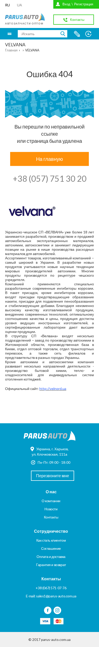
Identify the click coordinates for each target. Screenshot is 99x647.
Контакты (51, 517)
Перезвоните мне (52, 475)
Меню (9, 33)
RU (7, 5)
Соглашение (51, 548)
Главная (11, 50)
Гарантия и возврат (51, 564)
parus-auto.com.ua (56, 639)
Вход (66, 4)
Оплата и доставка (51, 556)
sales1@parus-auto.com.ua (56, 596)
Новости (50, 509)
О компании (51, 501)
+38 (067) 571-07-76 (51, 588)
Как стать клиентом (51, 540)
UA (19, 5)
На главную (49, 159)
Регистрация (83, 4)
